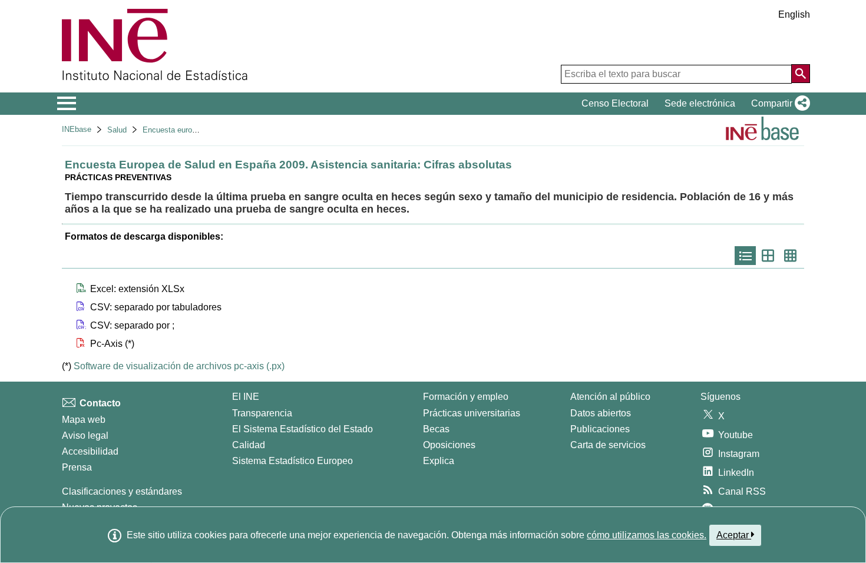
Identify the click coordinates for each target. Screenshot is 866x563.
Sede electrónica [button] (700, 103)
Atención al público (610, 397)
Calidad (248, 445)
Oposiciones (449, 445)
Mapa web (83, 420)
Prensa (77, 467)
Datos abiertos (600, 413)
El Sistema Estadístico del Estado (302, 429)
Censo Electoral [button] (615, 103)
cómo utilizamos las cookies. (646, 535)
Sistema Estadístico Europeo (292, 461)
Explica (438, 461)
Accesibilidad (90, 451)
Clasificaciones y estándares (122, 491)
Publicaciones (600, 429)
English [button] (794, 14)
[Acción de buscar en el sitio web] (800, 73)
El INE (245, 397)
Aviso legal (85, 435)
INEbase (76, 129)
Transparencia (262, 413)
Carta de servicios (608, 445)
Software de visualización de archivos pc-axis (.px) (179, 366)
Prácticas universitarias (471, 413)
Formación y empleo (465, 397)
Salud (117, 129)
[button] (778, 103)
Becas (436, 429)
